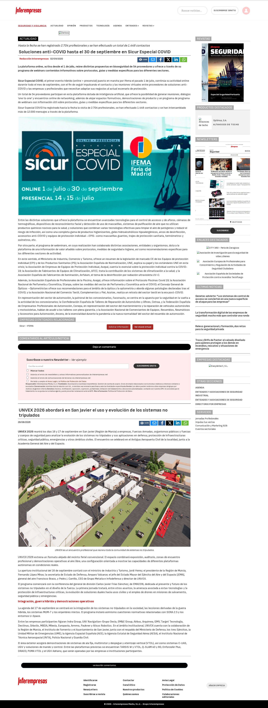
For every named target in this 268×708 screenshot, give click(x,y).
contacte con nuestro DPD (153, 389)
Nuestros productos (133, 689)
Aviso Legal (52, 381)
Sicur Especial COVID (30, 80)
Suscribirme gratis (146, 366)
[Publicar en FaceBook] (160, 59)
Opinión (71, 25)
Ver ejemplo (78, 360)
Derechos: (51, 389)
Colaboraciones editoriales (170, 696)
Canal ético (129, 685)
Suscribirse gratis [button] (225, 10)
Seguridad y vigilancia (32, 25)
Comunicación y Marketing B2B (211, 425)
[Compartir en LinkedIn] (175, 59)
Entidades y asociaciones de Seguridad (218, 399)
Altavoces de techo (226, 124)
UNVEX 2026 (25, 431)
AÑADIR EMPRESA (217, 685)
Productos (86, 25)
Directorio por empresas (210, 404)
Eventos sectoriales (205, 429)
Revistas (148, 25)
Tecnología (103, 25)
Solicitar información (118, 327)
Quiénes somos (131, 694)
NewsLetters (90, 689)
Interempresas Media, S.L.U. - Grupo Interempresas (138, 704)
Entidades (131, 25)
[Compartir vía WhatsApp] (183, 59)
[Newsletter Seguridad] (222, 181)
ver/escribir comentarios (104, 665)
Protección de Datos (173, 685)
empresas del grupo (166, 386)
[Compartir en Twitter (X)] (168, 59)
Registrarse (89, 685)
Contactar (128, 680)
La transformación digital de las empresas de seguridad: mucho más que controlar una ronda (222, 314)
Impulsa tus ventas (205, 422)
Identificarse (90, 680)
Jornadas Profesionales (207, 418)
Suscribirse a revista (94, 694)
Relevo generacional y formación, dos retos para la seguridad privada (220, 328)
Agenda (117, 25)
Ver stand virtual (142, 327)
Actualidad (57, 25)
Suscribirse (223, 230)
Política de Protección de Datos (73, 381)
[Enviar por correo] (152, 59)
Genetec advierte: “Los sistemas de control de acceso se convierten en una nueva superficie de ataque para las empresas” (222, 299)
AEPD (91, 391)
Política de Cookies (172, 689)
